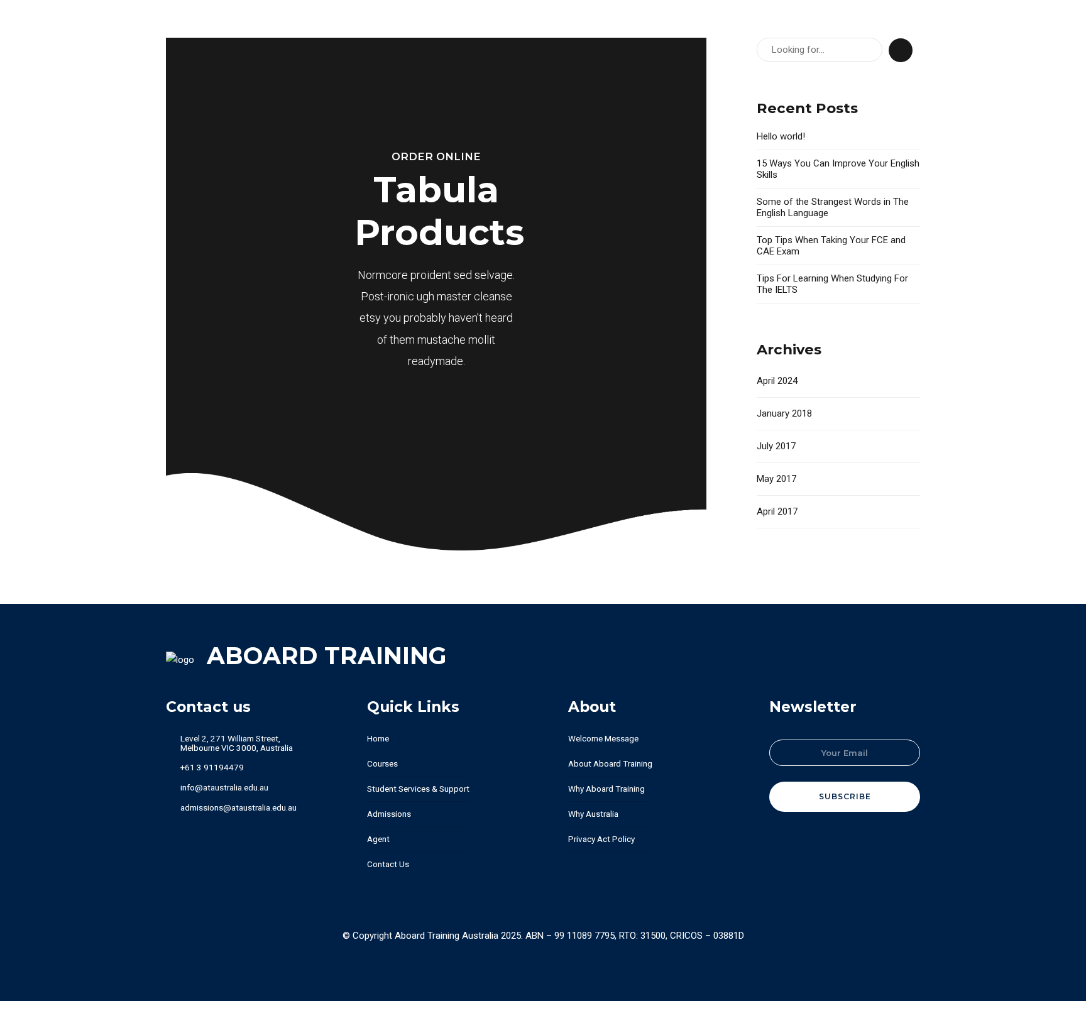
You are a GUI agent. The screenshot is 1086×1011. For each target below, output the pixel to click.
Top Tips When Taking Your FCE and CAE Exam (831, 245)
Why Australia (593, 814)
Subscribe (845, 796)
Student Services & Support (418, 789)
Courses (382, 763)
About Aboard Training (610, 763)
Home (378, 738)
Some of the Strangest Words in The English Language (833, 207)
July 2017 (776, 446)
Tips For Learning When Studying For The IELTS (832, 284)
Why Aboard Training (606, 789)
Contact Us (388, 864)
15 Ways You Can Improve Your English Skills (838, 169)
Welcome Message (603, 738)
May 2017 (776, 478)
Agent (378, 839)
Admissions (389, 814)
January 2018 (784, 413)
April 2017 (777, 511)
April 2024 (777, 380)
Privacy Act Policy (601, 839)
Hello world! (781, 136)
